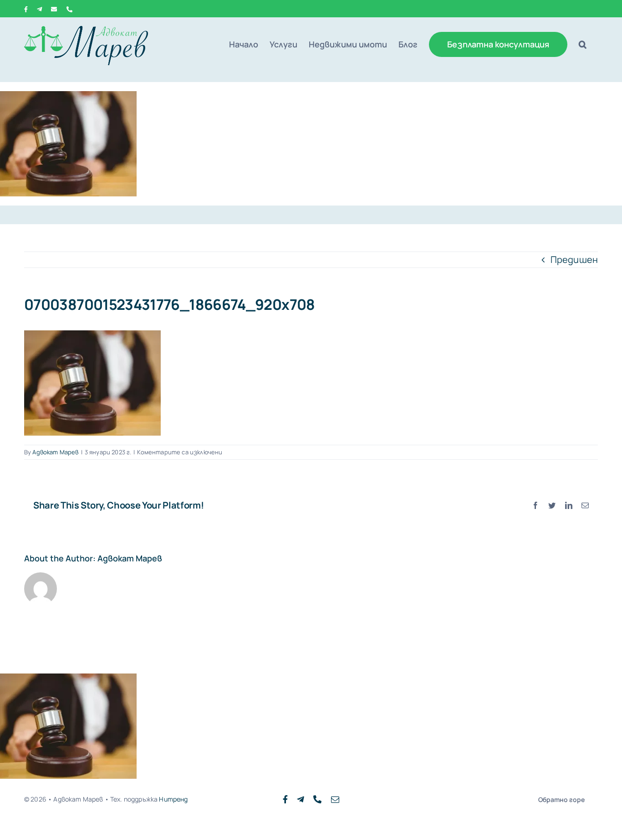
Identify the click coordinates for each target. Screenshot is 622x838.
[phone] (317, 799)
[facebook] (285, 799)
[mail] (335, 799)
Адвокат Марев (55, 452)
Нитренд (173, 799)
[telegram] (300, 799)
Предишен (574, 259)
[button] (582, 44)
